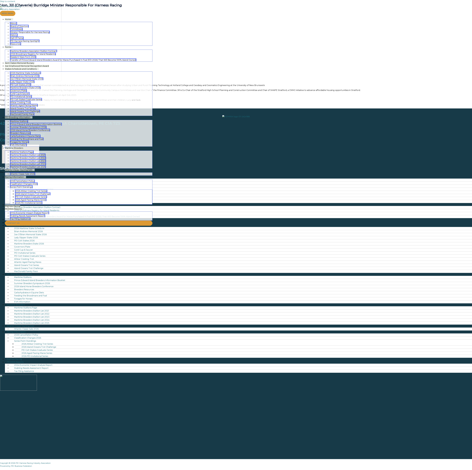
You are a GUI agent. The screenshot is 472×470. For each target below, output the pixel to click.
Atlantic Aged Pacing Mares (23, 105)
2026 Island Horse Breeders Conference (30, 130)
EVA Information (18, 145)
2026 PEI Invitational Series (28, 203)
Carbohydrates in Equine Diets (25, 136)
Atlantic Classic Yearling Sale (18, 170)
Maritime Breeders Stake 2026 (25, 88)
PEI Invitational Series (20, 96)
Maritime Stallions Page (21, 152)
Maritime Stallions (19, 121)
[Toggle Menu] (15, 20)
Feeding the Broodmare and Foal (26, 139)
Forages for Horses (19, 142)
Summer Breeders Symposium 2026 (28, 127)
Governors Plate (18, 91)
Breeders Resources (20, 133)
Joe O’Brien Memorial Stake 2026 (26, 79)
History (13, 35)
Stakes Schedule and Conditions (21, 69)
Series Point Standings (21, 187)
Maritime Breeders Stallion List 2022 (28, 158)
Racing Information (14, 177)
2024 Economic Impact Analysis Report (29, 213)
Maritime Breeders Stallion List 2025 (27, 167)
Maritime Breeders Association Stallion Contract (33, 51)
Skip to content (7, 1)
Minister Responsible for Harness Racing (29, 32)
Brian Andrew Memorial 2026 (24, 76)
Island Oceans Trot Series (22, 108)
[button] (78, 223)
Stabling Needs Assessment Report (27, 216)
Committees (16, 29)
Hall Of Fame (16, 38)
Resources (15, 44)
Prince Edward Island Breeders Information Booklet (35, 124)
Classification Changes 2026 (23, 184)
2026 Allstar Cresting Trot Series (31, 191)
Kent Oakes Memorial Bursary (19, 63)
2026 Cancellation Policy (22, 181)
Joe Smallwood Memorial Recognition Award (27, 66)
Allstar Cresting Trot (20, 102)
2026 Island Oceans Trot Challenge (32, 194)
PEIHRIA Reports (13, 209)
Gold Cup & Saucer (19, 93)
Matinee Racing (12, 206)
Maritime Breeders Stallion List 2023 (28, 161)
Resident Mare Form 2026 (23, 57)
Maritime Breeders (14, 148)
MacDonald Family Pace (22, 114)
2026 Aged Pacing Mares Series (30, 200)
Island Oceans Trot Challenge (25, 111)
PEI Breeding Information (17, 117)
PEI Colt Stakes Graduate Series (26, 99)
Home (8, 19)
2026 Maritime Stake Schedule (25, 73)
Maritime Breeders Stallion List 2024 (28, 164)
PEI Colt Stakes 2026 (20, 85)
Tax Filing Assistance (20, 219)
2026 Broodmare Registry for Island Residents (32, 54)
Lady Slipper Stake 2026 (22, 82)
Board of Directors (19, 26)
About (13, 23)
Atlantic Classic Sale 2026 (22, 174)
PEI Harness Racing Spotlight (24, 41)
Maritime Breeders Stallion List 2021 (27, 155)
